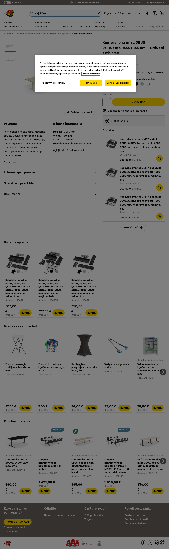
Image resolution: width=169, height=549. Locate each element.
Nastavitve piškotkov (53, 83)
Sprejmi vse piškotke (118, 83)
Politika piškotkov (91, 73)
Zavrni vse (91, 83)
